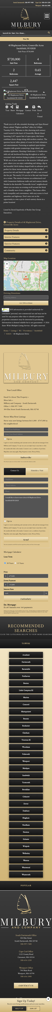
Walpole (26, 846)
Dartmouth (26, 662)
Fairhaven (26, 676)
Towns (26, 643)
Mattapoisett (26, 711)
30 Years (10, 563)
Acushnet (26, 655)
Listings (14, 330)
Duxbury (26, 810)
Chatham (26, 733)
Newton (26, 832)
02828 (8, 333)
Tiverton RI (26, 740)
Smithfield (38, 330)
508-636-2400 (46, 5)
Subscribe (26, 457)
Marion (26, 697)
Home (6, 330)
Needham (26, 825)
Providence (27, 330)
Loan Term (8, 556)
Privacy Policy (36, 451)
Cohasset (26, 796)
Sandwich (26, 775)
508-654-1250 (46, 2)
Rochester (26, 725)
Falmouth (26, 754)
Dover (26, 803)
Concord (26, 704)
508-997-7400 (29, 2)
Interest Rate (9, 589)
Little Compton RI (26, 690)
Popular (26, 885)
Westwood (26, 867)
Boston (26, 683)
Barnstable (26, 669)
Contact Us (15, 470)
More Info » (8, 400)
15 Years (20, 563)
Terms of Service (34, 544)
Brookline (26, 789)
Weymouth (26, 874)
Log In (33, 1008)
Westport (26, 761)
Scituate (26, 839)
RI (20, 330)
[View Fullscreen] (7, 273)
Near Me (26, 39)
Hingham (26, 818)
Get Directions (26, 303)
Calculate (26, 599)
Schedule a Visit (37, 470)
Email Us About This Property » (16, 397)
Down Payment (10, 580)
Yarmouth (26, 782)
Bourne (26, 718)
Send (26, 539)
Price (6, 572)
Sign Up (19, 1008)
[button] (49, 32)
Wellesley (26, 853)
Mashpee (26, 768)
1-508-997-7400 (15, 406)
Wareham (26, 747)
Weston (26, 860)
